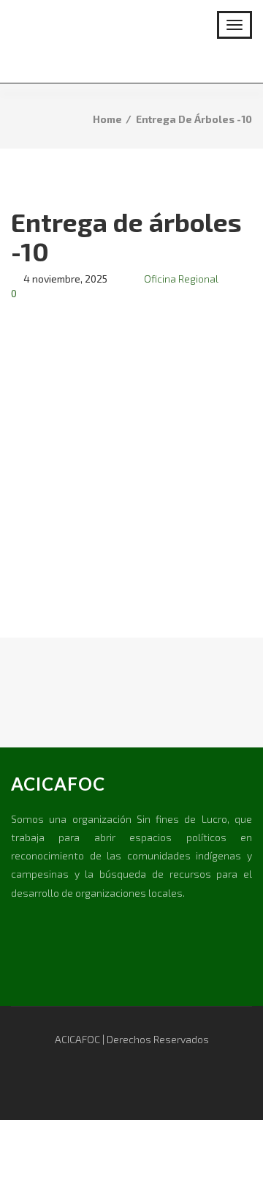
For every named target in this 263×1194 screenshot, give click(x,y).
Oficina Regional (181, 278)
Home (107, 119)
